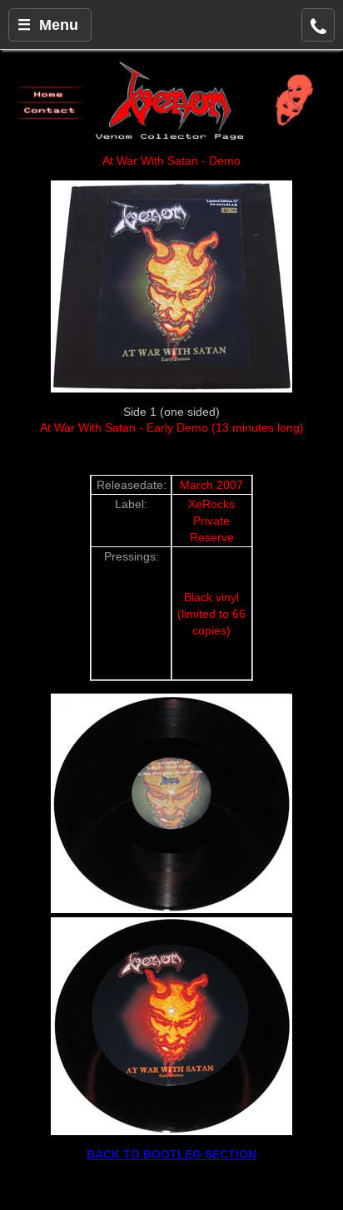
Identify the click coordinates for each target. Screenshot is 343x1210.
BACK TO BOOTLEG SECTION (171, 1154)
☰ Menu (47, 25)
